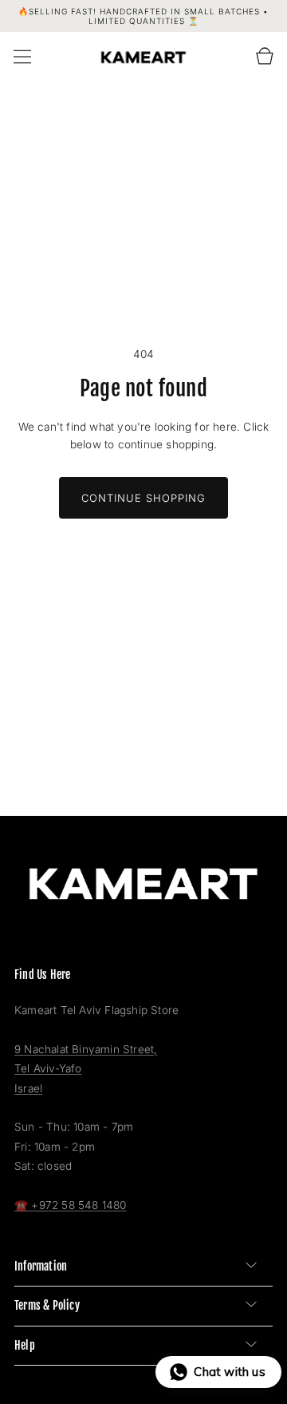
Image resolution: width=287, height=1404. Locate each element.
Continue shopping (143, 497)
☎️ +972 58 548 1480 (70, 1205)
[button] (22, 56)
